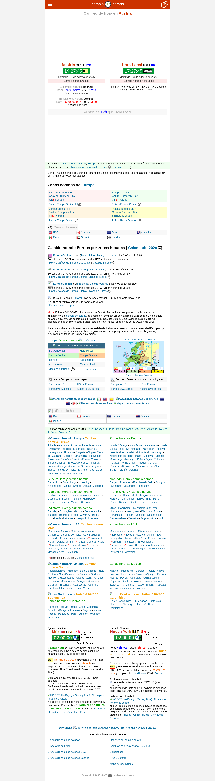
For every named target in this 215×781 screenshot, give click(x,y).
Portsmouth (116, 515)
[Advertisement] (107, 40)
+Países (89, 340)
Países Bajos (144, 459)
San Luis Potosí (131, 581)
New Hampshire (145, 534)
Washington (139, 548)
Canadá (85, 232)
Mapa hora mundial (60, 369)
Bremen (61, 495)
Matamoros (74, 588)
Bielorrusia (79, 449)
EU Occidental (57, 350)
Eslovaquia (95, 455)
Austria (97, 445)
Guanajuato (79, 584)
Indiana (73, 545)
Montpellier (128, 498)
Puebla (124, 577)
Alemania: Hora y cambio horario (70, 491)
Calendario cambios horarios (64, 740)
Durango (52, 584)
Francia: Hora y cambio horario (131, 491)
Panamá (141, 604)
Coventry (85, 515)
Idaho (53, 545)
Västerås (98, 486)
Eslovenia (53, 459)
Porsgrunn (161, 482)
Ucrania (94, 283)
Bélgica (66, 449)
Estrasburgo (140, 495)
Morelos (140, 570)
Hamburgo (89, 498)
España (88, 269)
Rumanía (115, 466)
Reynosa (115, 581)
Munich (75, 502)
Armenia (86, 445)
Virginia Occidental (120, 548)
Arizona (76, 531)
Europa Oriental (89, 355)
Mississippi (130, 531)
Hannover (53, 502)
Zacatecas (139, 588)
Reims (113, 502)
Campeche (71, 574)
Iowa (82, 545)
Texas (129, 545)
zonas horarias (85, 558)
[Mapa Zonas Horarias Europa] (81, 340)
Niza (148, 498)
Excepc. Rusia (88, 364)
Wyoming (130, 552)
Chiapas (99, 577)
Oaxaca (140, 574)
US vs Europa (147, 384)
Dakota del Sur (65, 541)
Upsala (87, 486)
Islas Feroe (136, 445)
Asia (142, 429)
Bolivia (64, 607)
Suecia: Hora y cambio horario (68, 479)
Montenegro (116, 459)
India (62, 712)
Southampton (154, 515)
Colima (93, 581)
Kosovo (160, 449)
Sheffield (140, 515)
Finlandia (82, 283)
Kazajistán (148, 449)
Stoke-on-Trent (118, 518)
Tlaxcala (161, 584)
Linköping (84, 482)
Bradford (52, 515)
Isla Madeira (151, 445)
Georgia (62, 466)
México (56, 237)
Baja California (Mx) (127, 429)
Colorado (53, 538)
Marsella (114, 498)
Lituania (141, 452)
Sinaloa (146, 581)
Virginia (158, 545)
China (136, 714)
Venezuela (54, 617)
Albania (52, 445)
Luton (113, 508)
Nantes (140, 498)
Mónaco (160, 455)
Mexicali (114, 570)
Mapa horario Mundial (122, 764)
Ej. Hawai (99, 708)
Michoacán (127, 570)
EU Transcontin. (89, 369)
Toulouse (152, 502)
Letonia (114, 452)
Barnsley (53, 511)
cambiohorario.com (123, 775)
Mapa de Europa (101, 262)
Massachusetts (56, 552)
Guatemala (155, 601)
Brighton (64, 515)
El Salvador (140, 601)
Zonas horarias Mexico (125, 563)
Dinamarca (80, 455)
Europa (91, 163)
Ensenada (65, 584)
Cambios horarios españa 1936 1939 (130, 746)
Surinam (83, 613)
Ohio (150, 538)
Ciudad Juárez (66, 577)
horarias (151, 727)
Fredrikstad (139, 482)
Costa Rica (125, 601)
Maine (77, 548)
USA (55, 232)
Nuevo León (126, 574)
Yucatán (126, 588)
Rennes (123, 502)
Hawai (101, 541)
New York (140, 538)
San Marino (137, 466)
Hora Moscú (86, 350)
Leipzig (65, 502)
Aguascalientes (56, 570)
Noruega (130, 459)
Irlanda (112, 255)
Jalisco (62, 588)
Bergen (114, 482)
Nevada (129, 534)
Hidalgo (52, 588)
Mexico (56, 421)
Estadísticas (116, 752)
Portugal (101, 255)
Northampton (117, 511)
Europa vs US (120, 167)
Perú (73, 613)
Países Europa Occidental (63, 204)
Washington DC (157, 548)
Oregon (116, 541)
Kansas (92, 545)
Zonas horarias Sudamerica (66, 601)
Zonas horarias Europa (125, 438)
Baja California (88, 570)
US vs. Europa (85, 384)
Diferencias (66, 727)
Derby (95, 515)
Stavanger (129, 486)
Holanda (69, 452)
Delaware (81, 538)
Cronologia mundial (59, 746)
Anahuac (73, 570)
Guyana (87, 610)
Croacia (68, 455)
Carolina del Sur (92, 534)
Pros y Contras (118, 758)
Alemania (100, 269)
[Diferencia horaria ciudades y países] (72, 399)
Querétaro (135, 577)
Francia (52, 466)
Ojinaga (150, 574)
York (161, 518)
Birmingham (66, 511)
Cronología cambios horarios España (68, 758)
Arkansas (87, 531)
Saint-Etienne (137, 502)
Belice (113, 601)
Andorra (75, 445)
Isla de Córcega (118, 445)
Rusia (125, 466)
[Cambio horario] (108, 4)
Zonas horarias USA (123, 524)
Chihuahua (54, 581)
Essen (65, 498)
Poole (157, 511)
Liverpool (81, 518)
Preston (129, 515)
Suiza (113, 469)
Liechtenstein (127, 452)
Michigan (73, 552)
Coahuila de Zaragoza (74, 581)
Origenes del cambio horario (125, 740)
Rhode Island (145, 541)
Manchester (124, 508)
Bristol (74, 515)
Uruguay (95, 613)
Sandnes (116, 486)
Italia (121, 449)
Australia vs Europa (151, 389)
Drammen (125, 482)
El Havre (126, 495)
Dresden (96, 495)
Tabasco (114, 584)
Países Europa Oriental (62, 220)
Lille (151, 495)
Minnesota (116, 531)
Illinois (62, 545)
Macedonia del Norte (121, 455)
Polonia (158, 459)
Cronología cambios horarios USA (67, 752)
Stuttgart (86, 502)
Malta (138, 455)
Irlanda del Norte (66, 469)
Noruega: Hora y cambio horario (131, 479)
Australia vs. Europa (88, 389)
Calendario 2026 (143, 248)
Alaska (64, 531)
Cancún (83, 574)
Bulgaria (80, 452)
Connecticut (67, 538)
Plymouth (146, 511)
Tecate (140, 584)
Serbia (149, 466)
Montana (154, 531)
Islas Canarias (74, 473)
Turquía (122, 469)
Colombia (92, 607)
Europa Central (57, 355)
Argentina (53, 607)
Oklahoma (161, 538)
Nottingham (132, 511)
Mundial (115, 237)
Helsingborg (54, 486)
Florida (81, 541)
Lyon (158, 495)
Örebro (77, 486)
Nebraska (116, 534)
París (79, 269)
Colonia (72, 495)
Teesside (133, 518)
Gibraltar (74, 466)
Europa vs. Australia (60, 389)
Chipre (91, 452)
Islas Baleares (56, 473)
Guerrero (93, 584)
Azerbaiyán (54, 449)
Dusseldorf (54, 498)
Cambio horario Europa (139, 375)
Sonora (156, 581)
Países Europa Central (125, 204)
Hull (50, 518)
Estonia (76, 459)
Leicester (68, 518)
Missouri (142, 531)
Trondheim (143, 486)
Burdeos (114, 495)
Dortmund (84, 495)
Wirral (153, 518)
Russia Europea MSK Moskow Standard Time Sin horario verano (125, 212)
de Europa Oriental (68, 291)
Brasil (73, 607)
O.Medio (85, 237)
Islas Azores (55, 364)
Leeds (57, 518)
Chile (82, 607)
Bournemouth (92, 511)
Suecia (159, 466)
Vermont (147, 545)
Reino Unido (88, 255)
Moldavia (148, 455)
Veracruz (115, 588)
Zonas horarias (68, 340)
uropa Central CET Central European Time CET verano (125, 196)
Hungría (94, 466)
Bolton (78, 511)
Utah (137, 545)
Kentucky (54, 548)
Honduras (115, 604)
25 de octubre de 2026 (73, 163)
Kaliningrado (87, 360)
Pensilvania (129, 541)
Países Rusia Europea (125, 220)
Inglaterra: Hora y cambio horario (70, 508)
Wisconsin (117, 552)
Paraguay (63, 613)
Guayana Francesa (70, 610)
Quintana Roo (151, 577)
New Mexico (126, 538)
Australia (146, 232)
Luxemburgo (155, 452)
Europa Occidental (77, 462)
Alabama (54, 531)
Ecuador (52, 610)
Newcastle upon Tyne (145, 508)
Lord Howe (140, 673)
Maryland (88, 548)
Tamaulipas (127, 584)
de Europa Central (68, 277)
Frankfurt (76, 498)
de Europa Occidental (70, 262)
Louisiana (66, 548)
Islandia (53, 360)
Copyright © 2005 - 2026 (94, 775)
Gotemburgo (69, 482)
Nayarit (151, 570)
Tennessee (117, 545)
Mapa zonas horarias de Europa (89, 167)
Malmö (67, 486)
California (53, 534)
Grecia (104, 283)
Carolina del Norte (70, 534)
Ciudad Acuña (84, 577)
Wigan (144, 518)
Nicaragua (129, 604)
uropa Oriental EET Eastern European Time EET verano (62, 212)
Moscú (79, 298)
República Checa (147, 462)
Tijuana (150, 584)
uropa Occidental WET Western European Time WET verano (62, 196)
